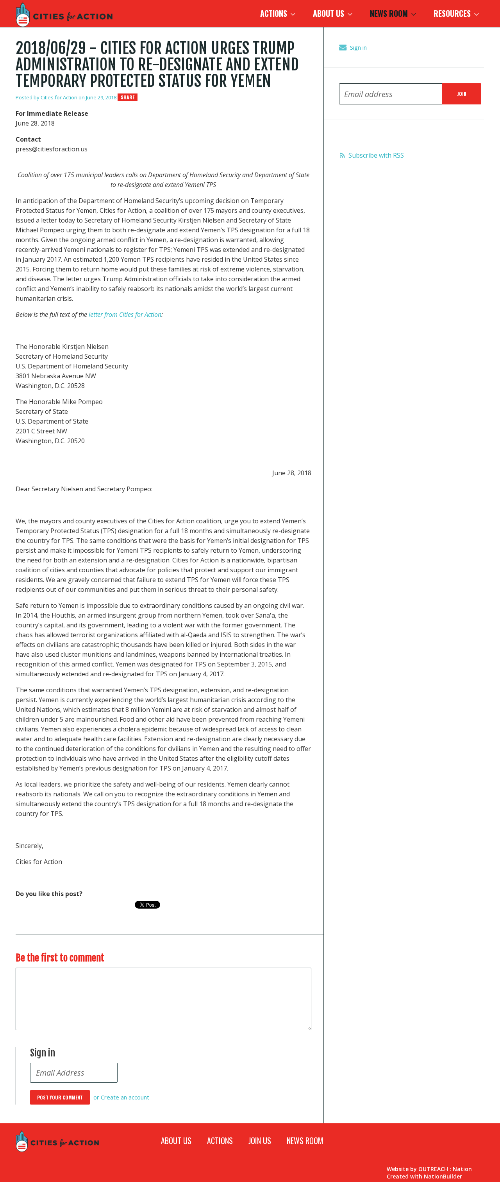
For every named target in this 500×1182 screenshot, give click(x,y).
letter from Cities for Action (125, 314)
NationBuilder (443, 1176)
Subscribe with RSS (376, 155)
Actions (274, 13)
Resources (453, 13)
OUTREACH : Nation (445, 1169)
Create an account (125, 1097)
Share (127, 97)
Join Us (259, 1140)
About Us (329, 13)
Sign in (358, 47)
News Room (390, 13)
